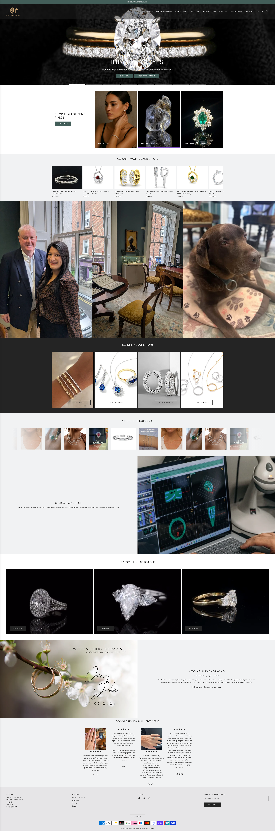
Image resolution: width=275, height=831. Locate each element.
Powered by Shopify (148, 828)
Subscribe (212, 805)
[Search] (258, 11)
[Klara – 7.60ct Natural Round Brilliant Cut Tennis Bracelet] (67, 177)
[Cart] (267, 11)
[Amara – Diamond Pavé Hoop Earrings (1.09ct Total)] (129, 177)
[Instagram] (144, 798)
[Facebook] (139, 798)
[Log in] (262, 11)
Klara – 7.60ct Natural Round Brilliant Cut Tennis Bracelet (65, 192)
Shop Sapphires (116, 403)
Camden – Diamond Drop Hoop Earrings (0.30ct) (159, 192)
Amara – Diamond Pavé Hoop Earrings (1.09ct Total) (127, 192)
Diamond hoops (166, 403)
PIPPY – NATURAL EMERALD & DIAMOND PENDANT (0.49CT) (192, 192)
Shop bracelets (79, 403)
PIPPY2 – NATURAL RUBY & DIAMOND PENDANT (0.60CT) (96, 192)
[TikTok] (149, 798)
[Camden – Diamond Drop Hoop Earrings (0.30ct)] (161, 177)
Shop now (137, 76)
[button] (54, 181)
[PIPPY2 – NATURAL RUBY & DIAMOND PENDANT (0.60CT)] (98, 177)
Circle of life (202, 403)
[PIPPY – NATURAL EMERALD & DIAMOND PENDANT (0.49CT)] (192, 177)
